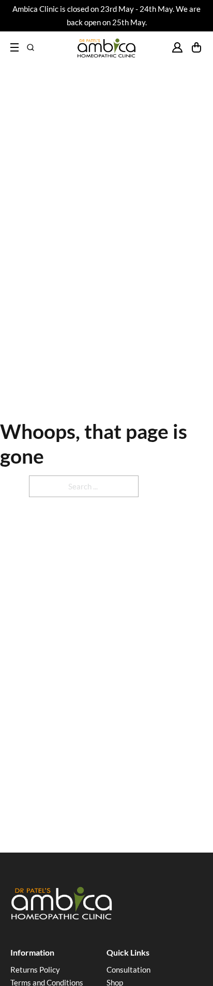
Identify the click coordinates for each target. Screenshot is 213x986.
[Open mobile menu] (14, 47)
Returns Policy (35, 969)
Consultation (128, 969)
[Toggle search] (30, 47)
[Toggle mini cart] (196, 47)
